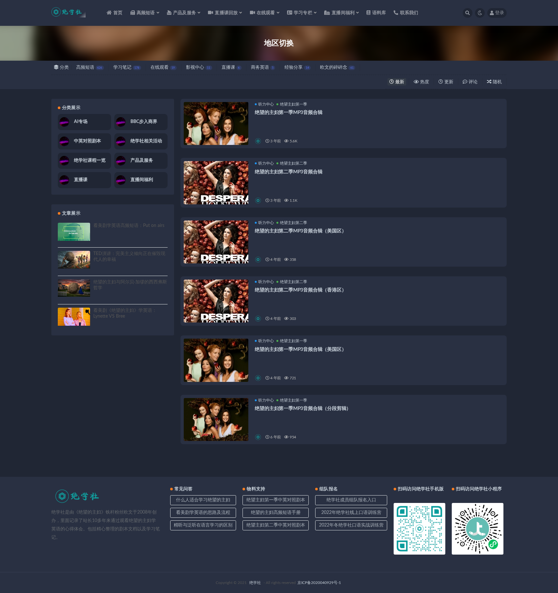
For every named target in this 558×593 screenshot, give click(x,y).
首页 (117, 13)
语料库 (379, 13)
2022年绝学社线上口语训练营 (351, 512)
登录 (499, 13)
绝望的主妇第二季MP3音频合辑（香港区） (300, 290)
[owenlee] (258, 141)
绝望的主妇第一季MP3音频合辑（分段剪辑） (303, 408)
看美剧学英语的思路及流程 (203, 512)
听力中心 (266, 104)
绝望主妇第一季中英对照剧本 (275, 500)
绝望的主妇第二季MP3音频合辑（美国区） (300, 231)
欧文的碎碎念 (336, 67)
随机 (496, 82)
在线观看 (162, 67)
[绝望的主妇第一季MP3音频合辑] (216, 134)
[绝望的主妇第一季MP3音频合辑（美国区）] (216, 371)
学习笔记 (126, 67)
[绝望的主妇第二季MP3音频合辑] (216, 193)
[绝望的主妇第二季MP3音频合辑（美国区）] (216, 252)
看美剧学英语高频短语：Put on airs (128, 225)
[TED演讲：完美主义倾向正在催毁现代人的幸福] (74, 260)
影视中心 (198, 67)
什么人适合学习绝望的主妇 (203, 500)
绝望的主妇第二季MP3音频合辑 (288, 171)
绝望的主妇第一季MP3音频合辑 (288, 112)
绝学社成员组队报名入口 (351, 500)
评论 (472, 82)
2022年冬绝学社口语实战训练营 (351, 525)
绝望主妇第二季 (293, 163)
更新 (448, 82)
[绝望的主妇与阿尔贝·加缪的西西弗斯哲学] (74, 288)
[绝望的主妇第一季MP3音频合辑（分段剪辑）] (216, 424)
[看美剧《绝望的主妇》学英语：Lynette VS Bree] (74, 317)
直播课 (231, 67)
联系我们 (409, 13)
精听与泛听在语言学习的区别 (203, 525)
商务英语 (262, 67)
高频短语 (89, 67)
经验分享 (296, 67)
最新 (399, 82)
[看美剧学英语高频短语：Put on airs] (74, 232)
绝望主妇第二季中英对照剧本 (275, 525)
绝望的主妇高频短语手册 (276, 512)
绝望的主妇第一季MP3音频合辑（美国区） (300, 349)
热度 (424, 82)
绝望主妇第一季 (293, 104)
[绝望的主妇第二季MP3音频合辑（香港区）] (216, 312)
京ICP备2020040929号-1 (319, 583)
